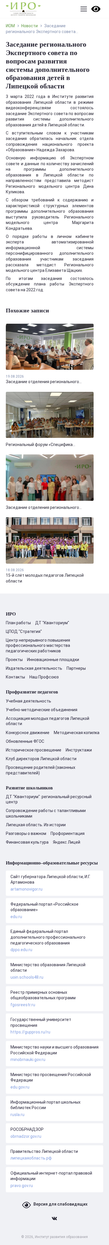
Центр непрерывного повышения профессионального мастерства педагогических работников (38, 645)
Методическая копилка (76, 732)
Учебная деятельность (28, 701)
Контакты (15, 677)
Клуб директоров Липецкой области (41, 758)
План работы (18, 622)
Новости (29, 25)
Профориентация (68, 833)
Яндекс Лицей (66, 842)
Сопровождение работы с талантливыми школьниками (46, 813)
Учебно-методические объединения (41, 709)
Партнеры (76, 668)
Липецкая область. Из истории (36, 824)
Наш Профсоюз (44, 677)
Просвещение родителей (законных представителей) (40, 770)
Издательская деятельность (34, 668)
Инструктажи (79, 750)
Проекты (14, 659)
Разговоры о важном (26, 833)
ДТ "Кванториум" (52, 622)
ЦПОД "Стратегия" (24, 631)
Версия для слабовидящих (60, 1204)
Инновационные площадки (53, 659)
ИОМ (10, 25)
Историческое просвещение (33, 750)
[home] (23, 9)
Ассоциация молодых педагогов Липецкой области (47, 721)
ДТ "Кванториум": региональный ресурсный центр (49, 799)
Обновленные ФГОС (25, 741)
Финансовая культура (27, 842)
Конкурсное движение (27, 732)
